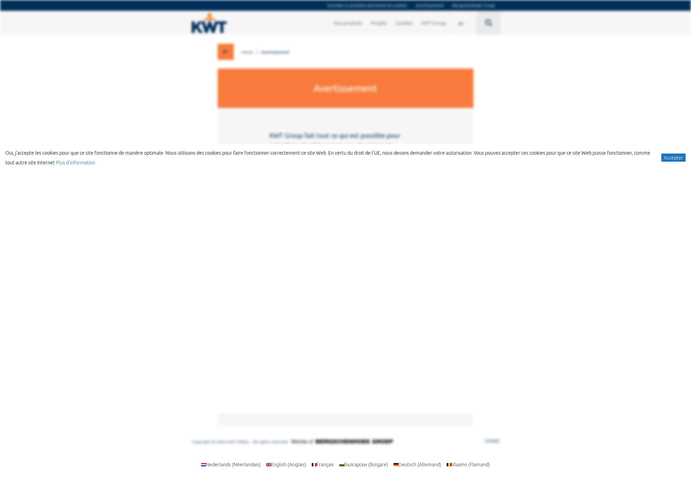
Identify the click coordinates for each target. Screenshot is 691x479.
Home (247, 52)
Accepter (673, 157)
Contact (492, 440)
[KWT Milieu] (209, 21)
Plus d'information (75, 162)
